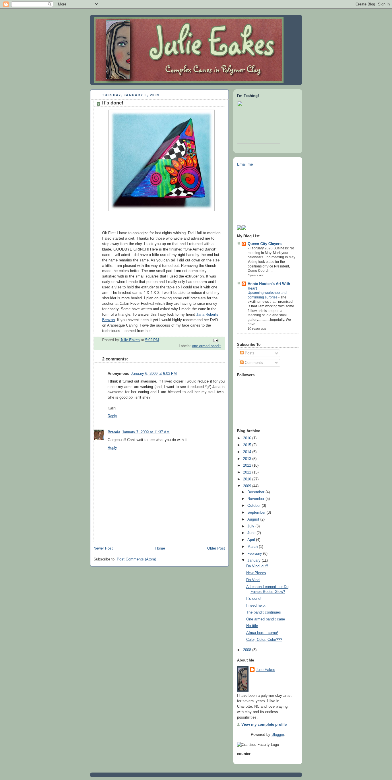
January (254, 560)
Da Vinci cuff (257, 566)
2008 (247, 650)
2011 (247, 472)
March (253, 547)
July (251, 526)
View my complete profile (264, 725)
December (256, 492)
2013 (247, 459)
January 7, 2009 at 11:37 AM (146, 432)
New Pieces (256, 573)
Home (160, 548)
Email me (245, 164)
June (252, 533)
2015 (247, 445)
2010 (247, 479)
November (256, 499)
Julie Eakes (265, 670)
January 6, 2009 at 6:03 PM (154, 374)
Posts (249, 353)
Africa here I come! (262, 633)
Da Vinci (253, 580)
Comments (253, 363)
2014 (247, 452)
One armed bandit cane (265, 619)
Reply (112, 416)
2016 (247, 438)
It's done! (253, 599)
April (251, 540)
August (253, 519)
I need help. (256, 606)
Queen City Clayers (265, 244)
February (255, 554)
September (257, 513)
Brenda (114, 432)
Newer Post (103, 548)
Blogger (277, 735)
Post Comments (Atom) (136, 559)
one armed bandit (206, 346)
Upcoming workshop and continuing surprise (267, 295)
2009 (247, 486)
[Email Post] (215, 340)
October (254, 506)
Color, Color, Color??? (264, 640)
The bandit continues (263, 612)
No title (252, 626)
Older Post (216, 548)
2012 (247, 465)
